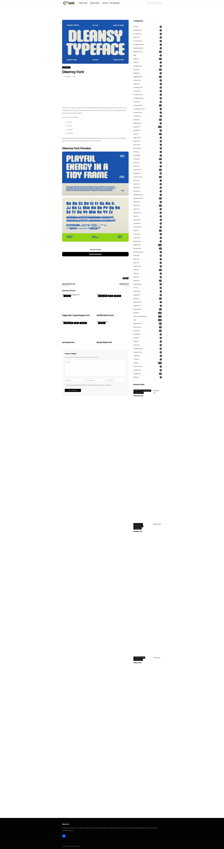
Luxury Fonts (137, 237)
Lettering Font (137, 227)
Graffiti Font (136, 187)
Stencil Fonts (137, 334)
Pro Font (135, 287)
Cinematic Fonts (137, 94)
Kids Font (136, 216)
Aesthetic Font (137, 30)
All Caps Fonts (137, 33)
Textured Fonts (137, 352)
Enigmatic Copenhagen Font (76, 315)
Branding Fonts (137, 66)
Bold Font (136, 59)
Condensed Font (138, 105)
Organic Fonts (137, 266)
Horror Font (136, 205)
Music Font (136, 259)
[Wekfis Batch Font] (113, 303)
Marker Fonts (137, 241)
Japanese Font (137, 212)
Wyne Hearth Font (68, 285)
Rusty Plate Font (104, 342)
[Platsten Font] (157, 455)
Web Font (136, 377)
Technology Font (138, 348)
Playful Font (136, 280)
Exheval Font (124, 285)
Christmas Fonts (137, 87)
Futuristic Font (137, 169)
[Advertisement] (112, 10)
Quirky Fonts (137, 291)
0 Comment (67, 76)
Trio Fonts (136, 359)
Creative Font (137, 116)
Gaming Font (136, 173)
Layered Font (137, 223)
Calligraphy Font (137, 76)
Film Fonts (136, 152)
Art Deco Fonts (137, 41)
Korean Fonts (137, 219)
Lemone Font (68, 342)
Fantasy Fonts (137, 148)
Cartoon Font (137, 80)
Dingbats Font (137, 123)
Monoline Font (137, 248)
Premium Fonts (137, 284)
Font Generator (115, 3)
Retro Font (136, 298)
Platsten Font (138, 396)
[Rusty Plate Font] (113, 330)
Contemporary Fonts (139, 109)
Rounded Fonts (137, 309)
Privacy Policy (94, 3)
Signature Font (137, 323)
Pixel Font (136, 277)
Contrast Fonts (137, 112)
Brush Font (136, 69)
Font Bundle (136, 155)
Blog (134, 55)
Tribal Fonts (136, 355)
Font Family (136, 159)
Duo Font (136, 134)
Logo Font (136, 230)
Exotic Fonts (136, 144)
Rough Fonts (136, 305)
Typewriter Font (137, 366)
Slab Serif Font (137, 327)
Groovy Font (136, 191)
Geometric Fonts (138, 177)
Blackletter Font (137, 51)
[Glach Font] (157, 722)
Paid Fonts (136, 270)
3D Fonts (135, 26)
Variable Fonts (137, 370)
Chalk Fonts (136, 84)
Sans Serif (136, 312)
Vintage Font (137, 373)
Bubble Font (136, 73)
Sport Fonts (136, 330)
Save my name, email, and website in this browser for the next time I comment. (89, 385)
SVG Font (136, 338)
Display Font (102, 296)
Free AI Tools (83, 3)
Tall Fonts (136, 341)
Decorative (136, 119)
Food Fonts (136, 162)
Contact (105, 3)
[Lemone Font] (78, 330)
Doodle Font (136, 130)
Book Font (136, 62)
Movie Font (136, 255)
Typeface (66, 67)
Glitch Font (136, 180)
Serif (110, 296)
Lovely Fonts (136, 234)
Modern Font (68, 323)
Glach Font (137, 663)
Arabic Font (136, 37)
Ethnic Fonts (136, 141)
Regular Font (136, 295)
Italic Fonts (136, 209)
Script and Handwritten (139, 316)
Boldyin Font (137, 531)
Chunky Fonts (137, 91)
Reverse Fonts (137, 302)
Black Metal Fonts (138, 48)
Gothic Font (136, 184)
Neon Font (136, 262)
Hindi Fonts (136, 202)
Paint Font (136, 273)
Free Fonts (136, 166)
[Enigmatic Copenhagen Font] (78, 303)
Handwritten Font (138, 198)
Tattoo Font (136, 345)
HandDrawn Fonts (138, 194)
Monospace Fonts (138, 252)
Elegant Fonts (137, 137)
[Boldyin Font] (157, 588)
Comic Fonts (136, 101)
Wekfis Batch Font (105, 315)
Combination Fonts (138, 98)
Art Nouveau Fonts (138, 44)
